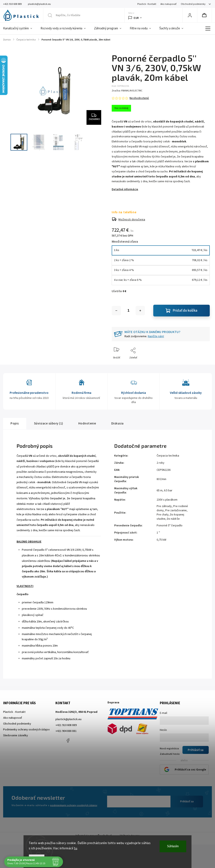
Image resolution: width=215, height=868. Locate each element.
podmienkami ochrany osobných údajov (73, 805)
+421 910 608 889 (66, 725)
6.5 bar (168, 490)
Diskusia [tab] (117, 423)
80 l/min (161, 479)
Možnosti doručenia (131, 219)
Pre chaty (163, 515)
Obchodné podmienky (193, 4)
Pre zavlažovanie (176, 510)
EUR (136, 18)
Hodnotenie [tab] (87, 423)
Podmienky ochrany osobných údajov (26, 729)
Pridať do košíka (185, 310)
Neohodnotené (139, 98)
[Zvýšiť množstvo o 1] (140, 310)
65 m (160, 490)
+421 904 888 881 (66, 731)
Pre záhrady (164, 506)
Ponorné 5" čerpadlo (169, 525)
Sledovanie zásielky (15, 735)
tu (75, 848)
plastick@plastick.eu (68, 719)
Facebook (68, 740)
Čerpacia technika (168, 456)
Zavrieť (202, 364)
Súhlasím (173, 846)
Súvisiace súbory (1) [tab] (48, 423)
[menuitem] (19, 28)
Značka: (127, 90)
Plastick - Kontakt (146, 4)
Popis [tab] (14, 423)
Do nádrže (173, 519)
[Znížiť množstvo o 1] (116, 310)
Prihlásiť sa (187, 801)
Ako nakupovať (168, 4)
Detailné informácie (125, 189)
